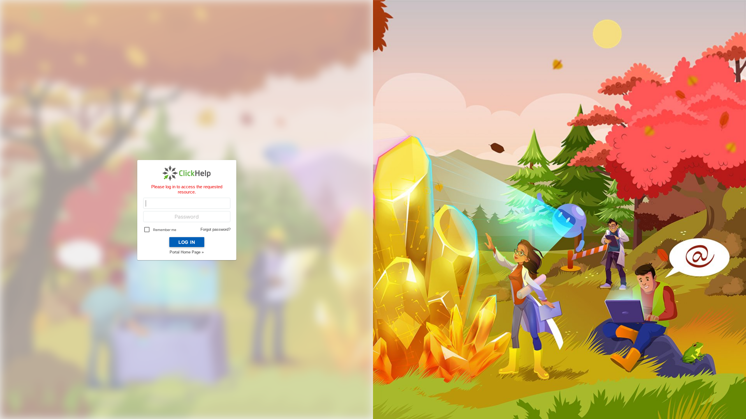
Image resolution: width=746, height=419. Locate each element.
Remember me (164, 230)
